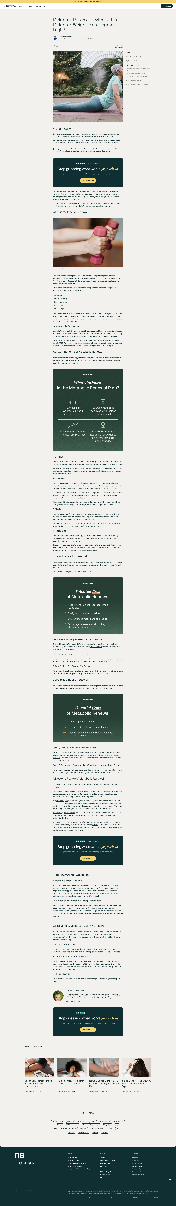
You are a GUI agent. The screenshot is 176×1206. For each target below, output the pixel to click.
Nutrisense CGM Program (68, 961)
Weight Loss (107, 1125)
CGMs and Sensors (72, 1125)
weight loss (107, 770)
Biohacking (101, 1128)
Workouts (83, 1128)
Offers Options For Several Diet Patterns (137, 76)
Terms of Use (92, 1197)
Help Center (71, 1197)
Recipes (92, 1121)
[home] (9, 6)
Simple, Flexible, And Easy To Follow (136, 73)
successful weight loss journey (84, 197)
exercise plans (113, 483)
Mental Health (103, 1121)
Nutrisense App (105, 1174)
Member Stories (137, 1166)
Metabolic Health (83, 1132)
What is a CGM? (105, 1163)
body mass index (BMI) (108, 806)
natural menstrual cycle (96, 360)
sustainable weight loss (72, 278)
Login (44, 6)
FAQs (101, 1177)
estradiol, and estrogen (78, 316)
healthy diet (109, 517)
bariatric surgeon (62, 801)
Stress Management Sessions (77, 1163)
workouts (86, 661)
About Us (135, 1157)
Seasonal (71, 1132)
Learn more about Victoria (73, 1001)
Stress (111, 1128)
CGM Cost (103, 1166)
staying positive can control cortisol (72, 468)
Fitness (69, 1121)
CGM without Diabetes (107, 1169)
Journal (38, 6)
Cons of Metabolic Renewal (133, 80)
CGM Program (72, 1157)
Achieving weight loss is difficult (64, 813)
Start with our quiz (79, 979)
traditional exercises (78, 545)
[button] (21, 6)
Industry (95, 1132)
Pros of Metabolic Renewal (133, 65)
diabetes (95, 825)
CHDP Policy (136, 1197)
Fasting (74, 1128)
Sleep (117, 1125)
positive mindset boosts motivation (107, 462)
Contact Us (135, 1160)
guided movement (84, 495)
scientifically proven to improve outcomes (95, 809)
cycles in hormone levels (67, 203)
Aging (92, 1128)
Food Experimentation (61, 1128)
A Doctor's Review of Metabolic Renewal (137, 84)
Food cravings (59, 305)
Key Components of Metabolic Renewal (137, 61)
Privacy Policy (114, 1197)
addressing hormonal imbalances (95, 288)
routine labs (98, 827)
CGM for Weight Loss (106, 1172)
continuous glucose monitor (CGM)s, (77, 964)
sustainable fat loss (112, 773)
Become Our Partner (138, 1172)
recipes (77, 661)
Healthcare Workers (138, 1174)
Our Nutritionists (137, 1163)
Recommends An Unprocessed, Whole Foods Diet (138, 69)
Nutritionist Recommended (91, 1125)
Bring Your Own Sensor (75, 1166)
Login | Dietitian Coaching (108, 1160)
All (53, 1121)
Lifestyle (119, 1128)
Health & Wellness (71, 39)
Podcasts (105, 1132)
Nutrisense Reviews (138, 1169)
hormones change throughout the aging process (82, 346)
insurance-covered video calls (76, 949)
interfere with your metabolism (90, 526)
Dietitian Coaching (74, 1160)
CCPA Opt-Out (157, 1197)
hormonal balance (91, 314)
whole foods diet (96, 647)
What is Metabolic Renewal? (133, 57)
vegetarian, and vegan (115, 671)
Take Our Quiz (167, 6)
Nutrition (60, 1121)
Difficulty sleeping (60, 299)
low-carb (103, 671)
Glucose (60, 1125)
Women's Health (81, 1121)
